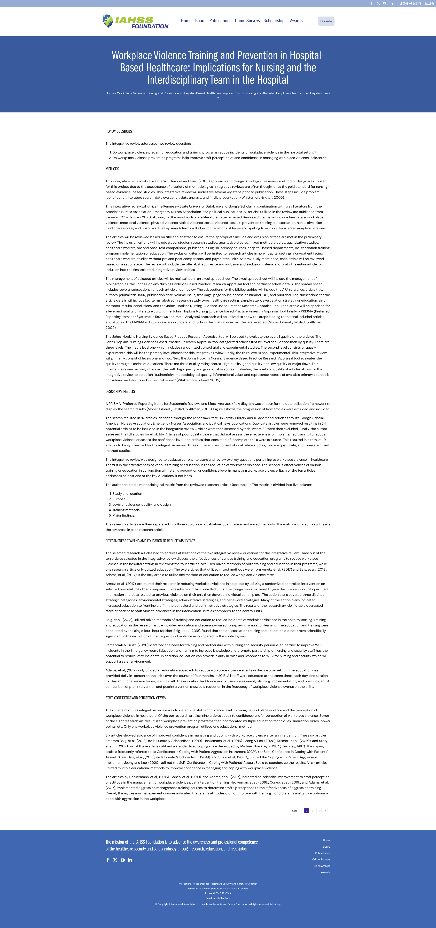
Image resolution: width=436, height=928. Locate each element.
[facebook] (371, 3)
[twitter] (378, 3)
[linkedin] (391, 3)
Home (110, 93)
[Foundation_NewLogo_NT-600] (136, 15)
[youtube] (384, 3)
